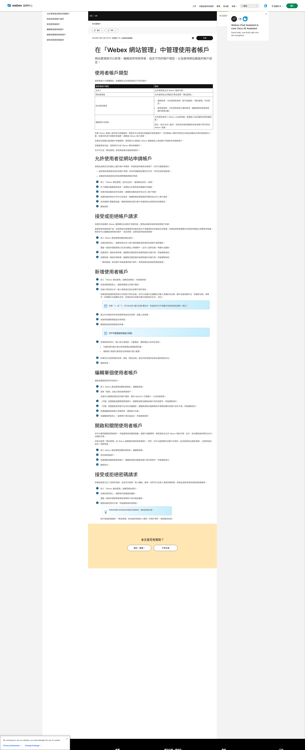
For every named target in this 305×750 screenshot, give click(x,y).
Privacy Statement (11, 746)
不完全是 (165, 548)
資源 (233, 6)
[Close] (67, 739)
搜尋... (246, 6)
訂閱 (204, 38)
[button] (265, 6)
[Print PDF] (193, 38)
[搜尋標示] (242, 6)
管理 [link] (218, 6)
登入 (292, 6)
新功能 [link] (226, 6)
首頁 (91, 16)
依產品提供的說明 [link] (206, 6)
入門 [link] (194, 6)
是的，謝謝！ (139, 548)
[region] (35, 743)
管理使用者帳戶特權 (123, 333)
